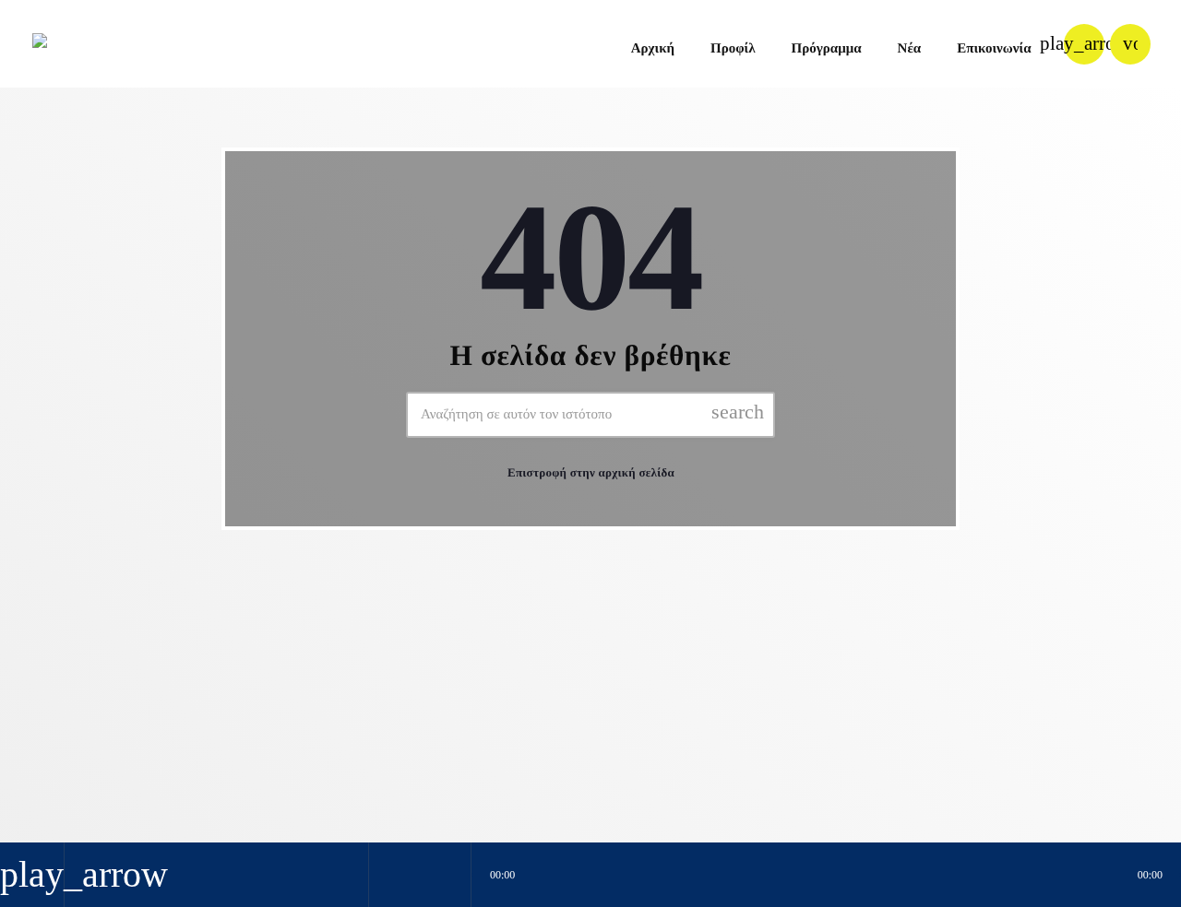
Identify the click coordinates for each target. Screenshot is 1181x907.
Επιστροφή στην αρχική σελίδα (590, 472)
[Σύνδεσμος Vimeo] (91, 44)
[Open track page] (452, 874)
